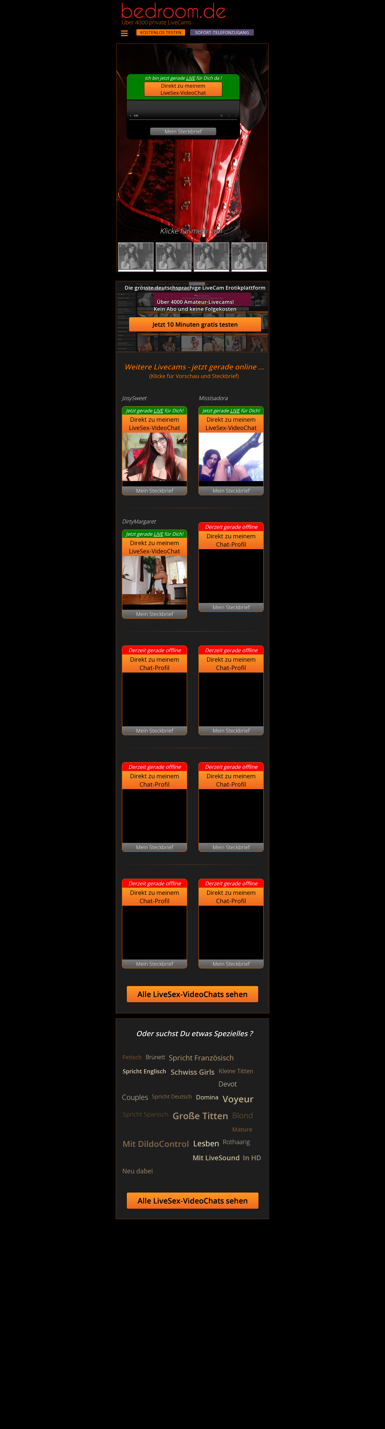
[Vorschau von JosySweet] (154, 479)
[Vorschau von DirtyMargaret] (154, 602)
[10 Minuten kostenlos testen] (130, 30)
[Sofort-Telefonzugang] (133, 30)
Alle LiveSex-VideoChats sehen (192, 994)
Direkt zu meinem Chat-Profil (231, 540)
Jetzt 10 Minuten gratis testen (195, 324)
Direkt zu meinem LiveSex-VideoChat (183, 89)
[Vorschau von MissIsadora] (231, 479)
